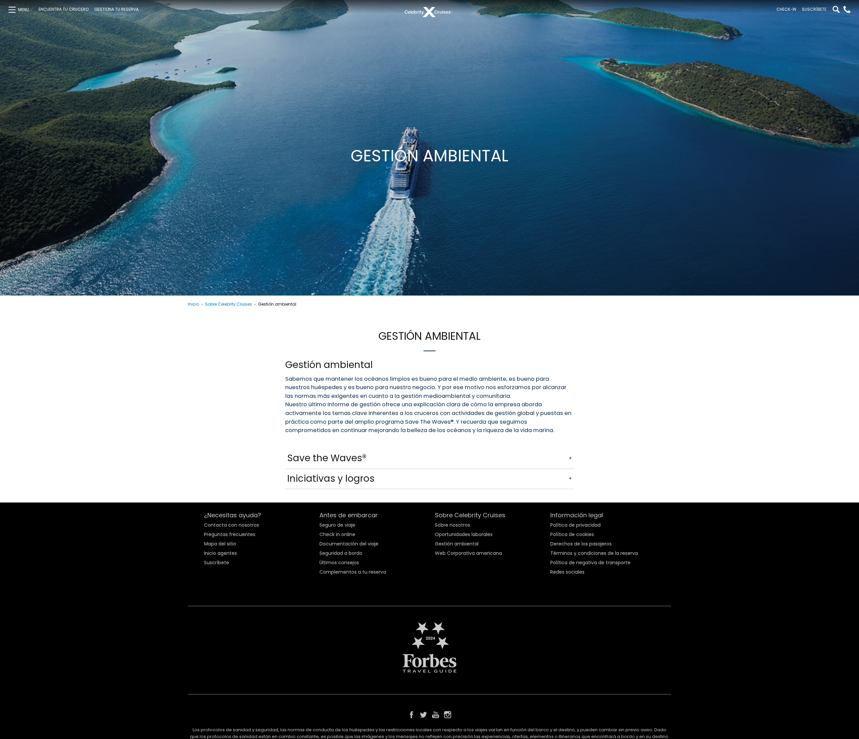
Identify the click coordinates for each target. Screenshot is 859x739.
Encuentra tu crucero (64, 9)
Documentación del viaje (348, 543)
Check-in (786, 9)
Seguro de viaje (337, 525)
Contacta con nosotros (231, 525)
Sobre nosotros (452, 525)
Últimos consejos (339, 562)
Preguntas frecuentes (229, 534)
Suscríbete (814, 9)
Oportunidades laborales (464, 534)
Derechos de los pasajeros (581, 543)
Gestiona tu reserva (116, 9)
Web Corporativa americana (468, 553)
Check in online (337, 534)
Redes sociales (567, 572)
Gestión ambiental (456, 543)
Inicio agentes (220, 553)
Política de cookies (572, 534)
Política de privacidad (575, 525)
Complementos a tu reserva (352, 572)
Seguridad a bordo (340, 553)
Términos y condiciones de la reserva (594, 553)
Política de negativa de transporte (590, 562)
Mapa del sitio (220, 543)
